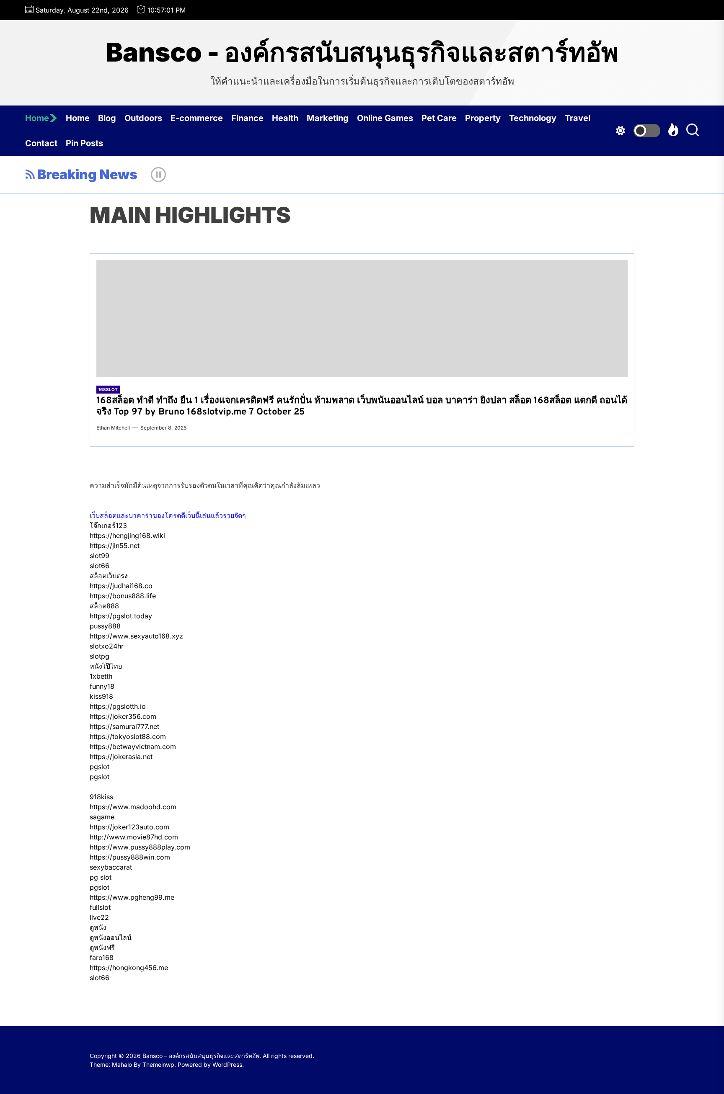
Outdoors (143, 118)
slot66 (99, 565)
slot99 (99, 555)
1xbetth (101, 676)
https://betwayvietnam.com (133, 746)
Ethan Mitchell (113, 428)
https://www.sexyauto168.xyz (136, 636)
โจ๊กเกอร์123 (108, 525)
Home (37, 118)
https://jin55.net (115, 545)
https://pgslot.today (121, 616)
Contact (41, 143)
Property (483, 118)
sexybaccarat (111, 867)
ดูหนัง (98, 927)
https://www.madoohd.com (133, 807)
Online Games (385, 118)
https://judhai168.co (121, 586)
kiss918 (101, 696)
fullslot (100, 907)
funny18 (102, 686)
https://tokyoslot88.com (128, 736)
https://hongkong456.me (129, 967)
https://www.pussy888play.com (140, 847)
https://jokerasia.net (121, 756)
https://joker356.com (123, 716)
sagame (102, 817)
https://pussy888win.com (130, 857)
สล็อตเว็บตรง (109, 575)
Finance (247, 118)
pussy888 (105, 626)
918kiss (101, 797)
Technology (532, 118)
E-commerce (197, 118)
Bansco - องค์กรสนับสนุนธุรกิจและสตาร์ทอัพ (362, 52)
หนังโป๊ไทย (106, 666)
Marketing (328, 118)
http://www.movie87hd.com (134, 837)
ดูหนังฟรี (102, 947)
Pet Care (439, 118)
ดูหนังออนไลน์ (111, 937)
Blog (107, 118)
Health (285, 118)
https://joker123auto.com (129, 827)
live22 (99, 917)
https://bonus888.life (123, 596)
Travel (577, 118)
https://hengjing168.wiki (127, 535)
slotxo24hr (107, 646)
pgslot (99, 766)
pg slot (100, 877)
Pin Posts (84, 143)
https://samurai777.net (124, 726)
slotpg (99, 656)
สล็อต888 (104, 606)
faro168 (102, 957)
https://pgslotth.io (118, 706)
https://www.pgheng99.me (132, 897)
